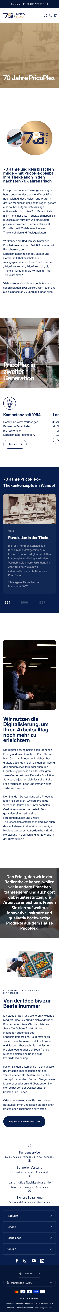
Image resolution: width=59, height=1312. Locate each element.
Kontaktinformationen (24, 1308)
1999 (26, 603)
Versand (10, 1308)
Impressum (29, 1303)
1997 (43, 603)
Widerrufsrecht (42, 1303)
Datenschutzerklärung (14, 1303)
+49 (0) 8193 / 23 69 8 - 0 (34, 4)
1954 (8, 603)
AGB (51, 1303)
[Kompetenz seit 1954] (25, 403)
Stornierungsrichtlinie (43, 1308)
